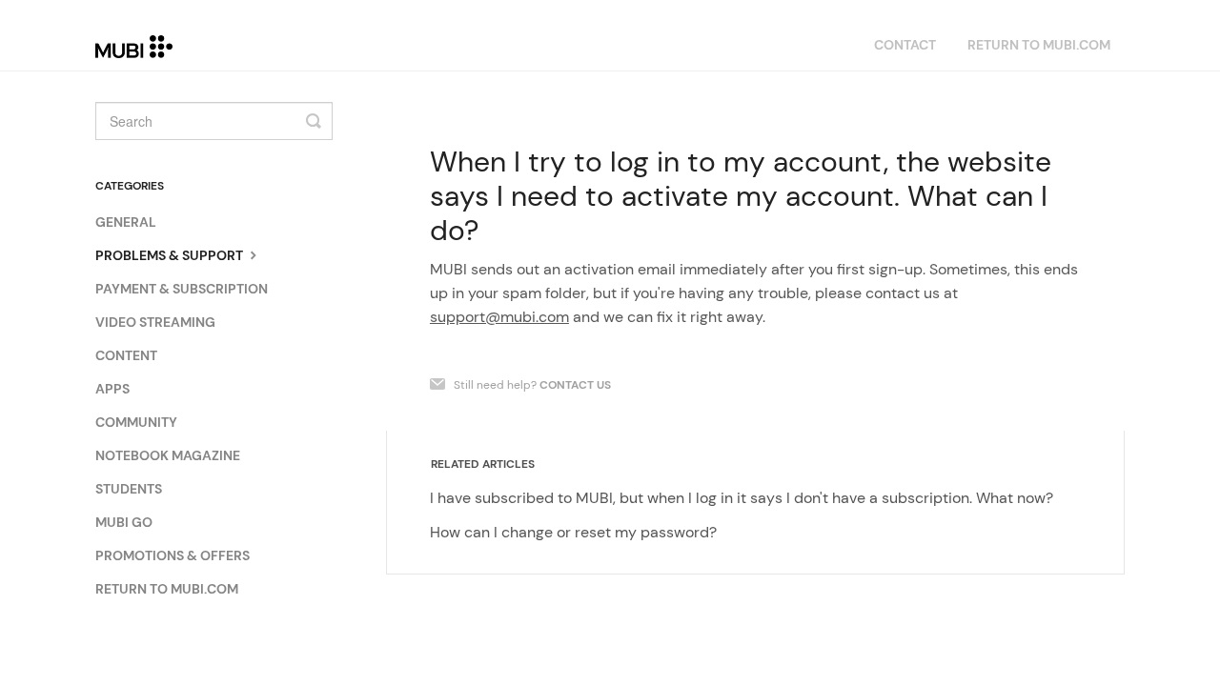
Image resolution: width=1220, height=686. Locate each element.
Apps (112, 388)
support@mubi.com (499, 317)
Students (128, 488)
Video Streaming (155, 322)
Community (136, 422)
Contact (905, 44)
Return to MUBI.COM (1038, 44)
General (125, 222)
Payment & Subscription (181, 288)
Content (126, 355)
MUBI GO (123, 522)
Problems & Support (170, 255)
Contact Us (575, 385)
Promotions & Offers (172, 555)
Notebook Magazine (167, 455)
